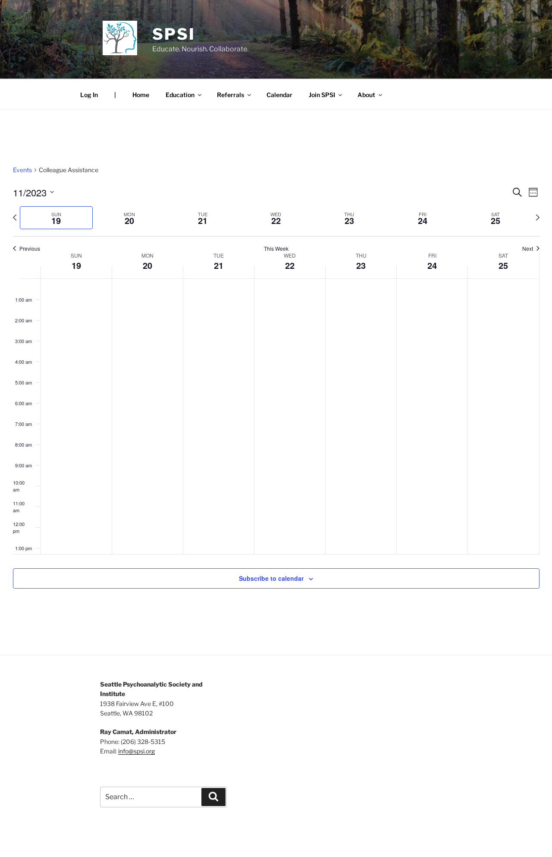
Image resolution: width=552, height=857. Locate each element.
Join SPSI (322, 94)
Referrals (230, 94)
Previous (29, 248)
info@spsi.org (136, 751)
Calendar (279, 94)
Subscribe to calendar (271, 578)
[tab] (56, 217)
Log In (89, 94)
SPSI (173, 34)
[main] (276, 387)
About (366, 94)
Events (22, 169)
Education (180, 94)
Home (140, 94)
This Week (276, 248)
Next (527, 248)
